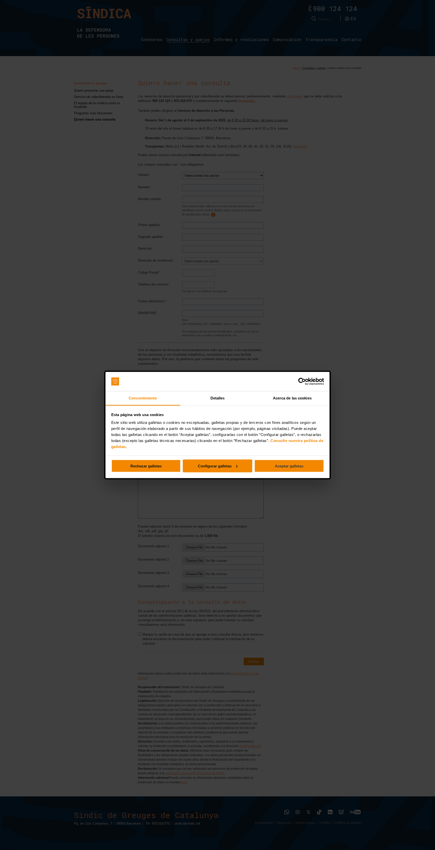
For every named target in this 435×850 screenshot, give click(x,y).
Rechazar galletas (146, 466)
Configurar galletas (215, 466)
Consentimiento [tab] (143, 398)
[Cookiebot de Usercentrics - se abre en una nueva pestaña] (302, 381)
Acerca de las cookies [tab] (292, 398)
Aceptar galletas (289, 466)
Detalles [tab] (217, 398)
